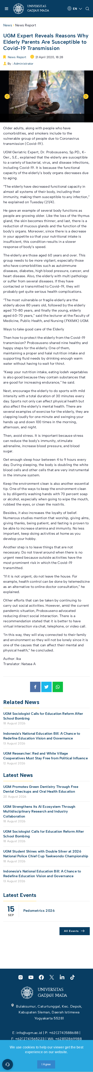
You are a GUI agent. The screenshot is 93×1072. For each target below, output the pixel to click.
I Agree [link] (46, 1064)
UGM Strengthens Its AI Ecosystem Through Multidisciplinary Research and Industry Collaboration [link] (39, 811)
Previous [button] (7, 96)
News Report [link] (25, 25)
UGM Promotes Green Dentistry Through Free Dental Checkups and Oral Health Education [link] (40, 789)
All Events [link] (71, 931)
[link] (34, 8)
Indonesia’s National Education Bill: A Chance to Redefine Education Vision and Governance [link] (41, 735)
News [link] (7, 25)
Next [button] (85, 96)
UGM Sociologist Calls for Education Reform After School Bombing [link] (43, 716)
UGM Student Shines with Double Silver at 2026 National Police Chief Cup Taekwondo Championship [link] (45, 853)
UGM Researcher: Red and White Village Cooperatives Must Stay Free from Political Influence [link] (45, 755)
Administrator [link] (23, 64)
